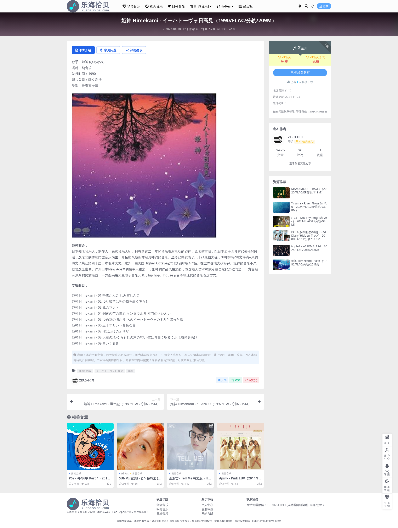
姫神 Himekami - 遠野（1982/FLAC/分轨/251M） (308, 262)
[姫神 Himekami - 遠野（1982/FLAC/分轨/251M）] (281, 264)
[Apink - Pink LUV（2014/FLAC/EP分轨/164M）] (240, 446)
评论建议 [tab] (136, 50)
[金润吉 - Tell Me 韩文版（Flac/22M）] (190, 446)
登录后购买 (302, 72)
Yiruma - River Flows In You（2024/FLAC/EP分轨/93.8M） (309, 206)
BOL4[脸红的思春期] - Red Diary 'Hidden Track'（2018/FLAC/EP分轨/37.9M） (309, 235)
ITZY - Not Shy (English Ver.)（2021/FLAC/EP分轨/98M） (309, 221)
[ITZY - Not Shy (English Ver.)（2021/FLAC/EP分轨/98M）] (281, 221)
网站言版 (207, 514)
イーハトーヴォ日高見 (109, 371)
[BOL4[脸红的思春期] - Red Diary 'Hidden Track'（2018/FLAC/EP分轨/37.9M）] (281, 235)
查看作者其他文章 (300, 163)
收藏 (237, 380)
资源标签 (207, 509)
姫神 (130, 371)
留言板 (248, 6)
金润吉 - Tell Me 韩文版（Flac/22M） (189, 480)
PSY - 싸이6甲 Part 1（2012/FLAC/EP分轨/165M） (89, 480)
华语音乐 (133, 6)
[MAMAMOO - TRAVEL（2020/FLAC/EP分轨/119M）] (281, 192)
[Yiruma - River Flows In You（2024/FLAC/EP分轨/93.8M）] (281, 207)
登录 (326, 6)
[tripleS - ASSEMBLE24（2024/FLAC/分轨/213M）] (281, 250)
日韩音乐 (178, 6)
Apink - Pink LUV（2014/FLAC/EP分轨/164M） (239, 480)
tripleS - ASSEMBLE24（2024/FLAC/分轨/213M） (309, 248)
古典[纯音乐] (199, 6)
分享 (224, 380)
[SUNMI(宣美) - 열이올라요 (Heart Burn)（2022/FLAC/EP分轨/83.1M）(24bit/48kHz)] (140, 446)
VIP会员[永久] (317, 57)
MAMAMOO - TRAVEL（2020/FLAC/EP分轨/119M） (308, 190)
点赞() (253, 380)
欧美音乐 (156, 6)
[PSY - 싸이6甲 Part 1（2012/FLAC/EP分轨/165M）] (90, 446)
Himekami (85, 371)
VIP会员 (286, 57)
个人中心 (207, 505)
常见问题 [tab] (110, 50)
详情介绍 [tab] (85, 50)
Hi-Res (226, 6)
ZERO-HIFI (86, 380)
